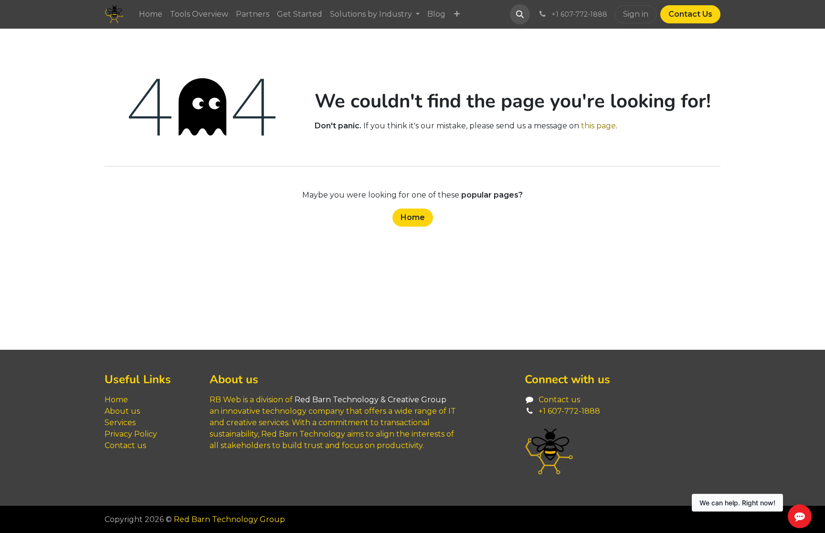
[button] (520, 14)
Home (413, 217)
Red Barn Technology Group (229, 519)
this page (598, 125)
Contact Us (690, 14)
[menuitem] (150, 14)
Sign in (635, 14)
